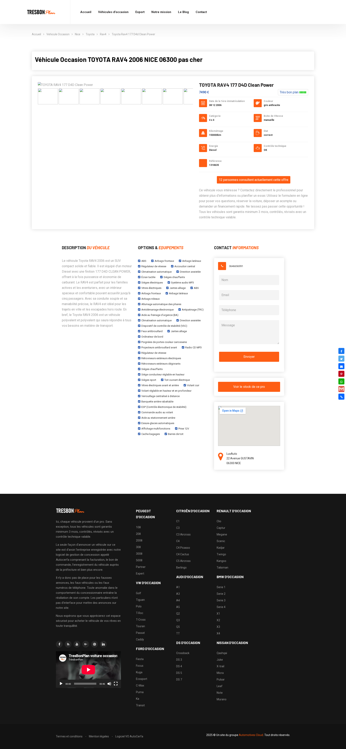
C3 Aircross (183, 534)
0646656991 (236, 266)
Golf (138, 593)
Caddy (140, 639)
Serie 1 (221, 587)
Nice (77, 34)
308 (138, 547)
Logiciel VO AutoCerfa (129, 736)
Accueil (85, 12)
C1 (178, 521)
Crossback (182, 653)
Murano (221, 699)
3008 (139, 553)
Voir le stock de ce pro (249, 387)
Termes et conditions (69, 736)
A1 (178, 587)
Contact (201, 12)
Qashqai (222, 653)
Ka (137, 698)
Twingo (221, 554)
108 (138, 527)
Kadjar (221, 547)
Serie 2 (221, 593)
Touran (140, 626)
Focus (139, 665)
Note (220, 692)
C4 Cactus (182, 554)
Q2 (178, 613)
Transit (140, 705)
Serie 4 (221, 607)
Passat (140, 632)
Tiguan (140, 599)
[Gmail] (341, 389)
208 (138, 533)
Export (140, 12)
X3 (218, 626)
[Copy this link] (341, 397)
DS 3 (179, 659)
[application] (88, 669)
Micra (220, 672)
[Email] (341, 366)
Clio (219, 521)
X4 (218, 633)
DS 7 (179, 679)
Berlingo (181, 567)
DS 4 (179, 666)
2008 (139, 540)
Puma (140, 692)
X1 (218, 613)
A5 (178, 607)
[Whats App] (341, 381)
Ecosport (141, 678)
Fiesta (140, 659)
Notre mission (161, 12)
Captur (221, 527)
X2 (218, 620)
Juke (220, 659)
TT (178, 633)
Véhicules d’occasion (113, 12)
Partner (141, 567)
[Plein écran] (116, 684)
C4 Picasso (183, 547)
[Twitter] (341, 359)
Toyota (90, 34)
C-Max (140, 685)
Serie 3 (221, 600)
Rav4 (103, 34)
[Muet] (109, 684)
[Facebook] (341, 351)
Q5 (178, 626)
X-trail (220, 666)
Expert (140, 573)
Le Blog (183, 12)
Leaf (219, 686)
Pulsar (221, 679)
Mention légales (99, 736)
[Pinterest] (341, 374)
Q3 (178, 620)
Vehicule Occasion (57, 34)
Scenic (221, 541)
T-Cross (141, 619)
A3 (178, 593)
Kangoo (221, 561)
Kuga (139, 672)
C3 (178, 527)
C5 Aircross (183, 561)
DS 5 (179, 672)
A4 (178, 600)
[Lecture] (61, 684)
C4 (178, 541)
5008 (139, 560)
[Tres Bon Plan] (41, 12)
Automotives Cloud (251, 735)
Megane (222, 534)
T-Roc (139, 613)
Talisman (222, 567)
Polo (139, 606)
